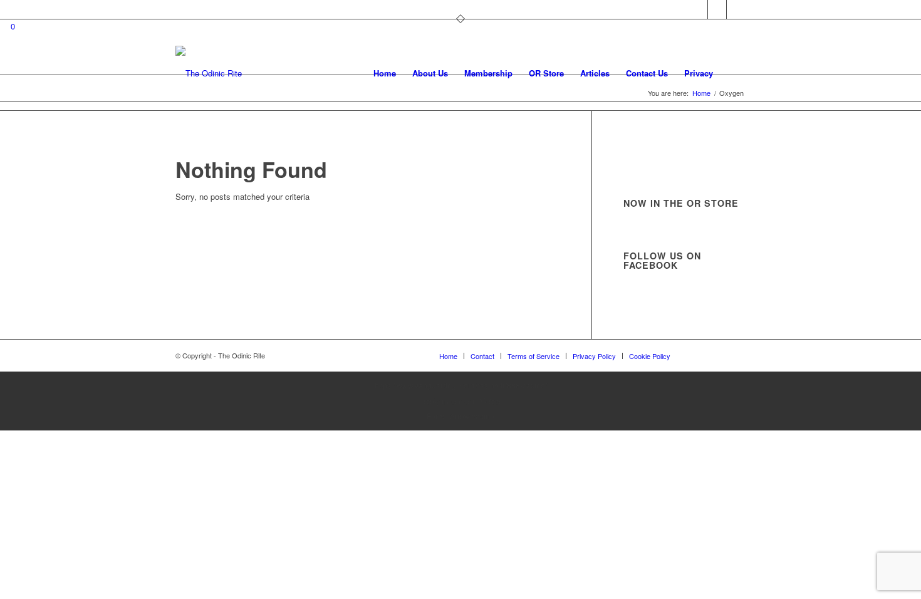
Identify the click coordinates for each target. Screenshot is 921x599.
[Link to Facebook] (717, 9)
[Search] (733, 73)
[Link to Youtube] (736, 9)
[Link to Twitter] (698, 9)
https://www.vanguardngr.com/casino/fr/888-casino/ (461, 385)
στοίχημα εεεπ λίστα (461, 400)
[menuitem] (384, 73)
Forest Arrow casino (460, 415)
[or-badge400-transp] (208, 73)
